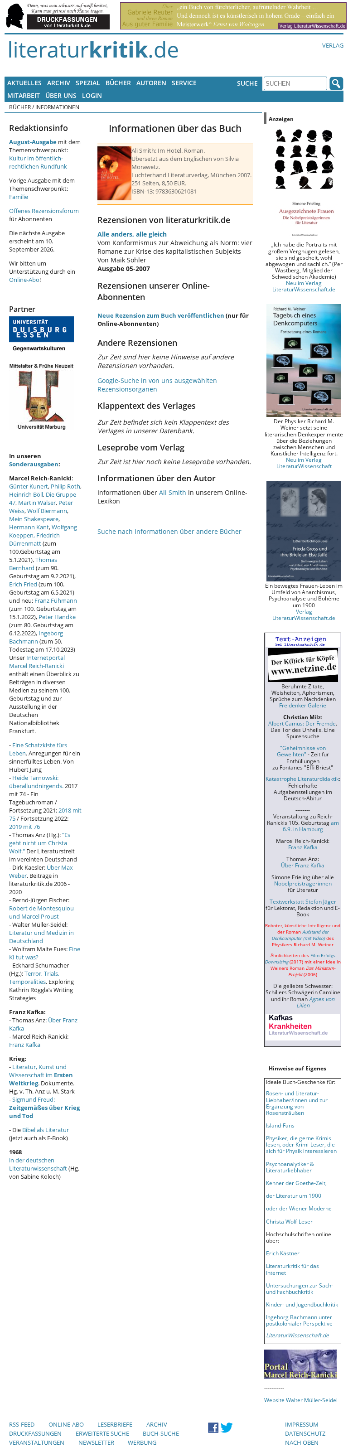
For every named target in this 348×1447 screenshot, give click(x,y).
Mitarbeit (23, 95)
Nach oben (302, 1442)
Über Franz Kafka (302, 865)
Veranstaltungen (36, 1442)
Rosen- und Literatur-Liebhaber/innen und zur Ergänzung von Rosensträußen (297, 1102)
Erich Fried (23, 584)
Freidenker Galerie (302, 705)
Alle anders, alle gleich (132, 234)
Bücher (118, 82)
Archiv (58, 82)
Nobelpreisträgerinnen (303, 883)
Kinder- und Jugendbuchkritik (302, 1304)
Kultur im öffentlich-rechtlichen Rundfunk (38, 162)
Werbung (142, 1442)
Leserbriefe (114, 1424)
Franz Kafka (24, 1044)
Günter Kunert (28, 486)
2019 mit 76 (24, 827)
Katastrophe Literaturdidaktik (302, 778)
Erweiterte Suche (102, 1433)
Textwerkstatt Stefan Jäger (303, 901)
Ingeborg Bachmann (36, 637)
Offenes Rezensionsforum (44, 211)
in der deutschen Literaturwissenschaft (38, 1164)
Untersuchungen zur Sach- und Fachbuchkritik (299, 1288)
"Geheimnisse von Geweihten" (301, 751)
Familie (18, 197)
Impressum (302, 1424)
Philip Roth (65, 486)
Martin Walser (37, 502)
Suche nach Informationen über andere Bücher (169, 531)
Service (184, 82)
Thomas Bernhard (33, 564)
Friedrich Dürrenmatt (34, 539)
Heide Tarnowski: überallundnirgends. (36, 782)
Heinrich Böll (26, 494)
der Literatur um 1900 (293, 1195)
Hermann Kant (29, 527)
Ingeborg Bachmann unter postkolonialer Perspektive (299, 1320)
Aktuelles (24, 82)
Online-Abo (24, 280)
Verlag (332, 45)
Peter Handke (57, 617)
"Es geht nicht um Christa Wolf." (39, 843)
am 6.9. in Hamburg (311, 825)
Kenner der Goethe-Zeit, (296, 1182)
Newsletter (96, 1442)
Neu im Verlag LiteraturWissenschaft (304, 462)
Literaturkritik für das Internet (292, 1269)
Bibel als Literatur (45, 1130)
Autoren (151, 82)
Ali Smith (172, 492)
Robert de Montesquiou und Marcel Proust (41, 912)
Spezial (88, 82)
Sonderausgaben (33, 464)
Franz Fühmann (55, 600)
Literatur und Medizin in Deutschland (41, 937)
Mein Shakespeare (33, 519)
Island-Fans (280, 1125)
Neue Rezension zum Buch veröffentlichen (160, 315)
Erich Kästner (283, 1253)
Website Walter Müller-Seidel (301, 1399)
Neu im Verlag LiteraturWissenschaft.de (303, 286)
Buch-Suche (161, 1433)
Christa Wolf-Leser (289, 1221)
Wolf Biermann (47, 511)
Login (92, 95)
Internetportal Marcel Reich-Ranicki (37, 661)
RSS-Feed (21, 1424)
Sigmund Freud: (44, 1107)
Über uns (61, 95)
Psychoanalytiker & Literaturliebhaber (290, 1167)
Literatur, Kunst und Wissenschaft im (41, 1075)
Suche (247, 83)
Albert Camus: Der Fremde (302, 723)
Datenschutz (305, 1433)
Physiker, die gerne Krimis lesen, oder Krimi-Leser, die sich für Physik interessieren (301, 1144)
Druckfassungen (35, 1433)
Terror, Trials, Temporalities (34, 977)
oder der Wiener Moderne (299, 1208)
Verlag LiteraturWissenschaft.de (303, 614)
